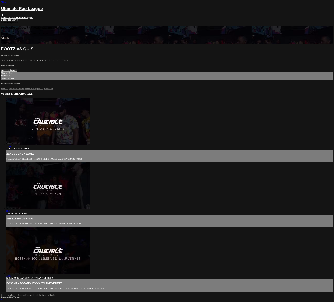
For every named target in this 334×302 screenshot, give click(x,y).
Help (3, 295)
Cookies (21, 295)
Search (12, 17)
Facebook (5, 70)
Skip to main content (9, 2)
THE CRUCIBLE (7, 55)
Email (14, 70)
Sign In (15, 20)
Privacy (14, 295)
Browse (5, 17)
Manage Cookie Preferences (37, 295)
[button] (2, 15)
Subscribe (5, 38)
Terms (8, 295)
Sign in (29, 17)
